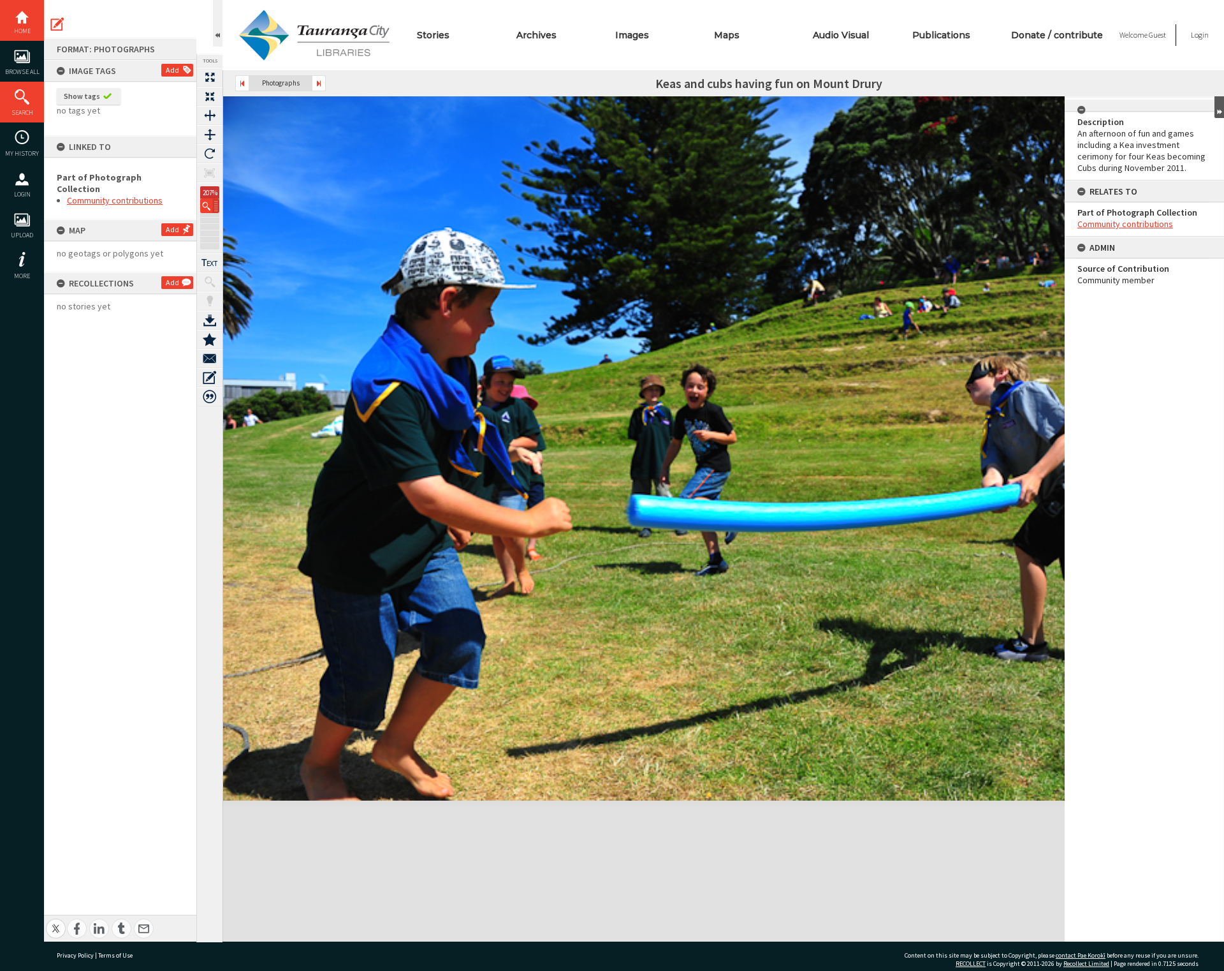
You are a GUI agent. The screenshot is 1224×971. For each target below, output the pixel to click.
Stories (433, 35)
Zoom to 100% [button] (209, 172)
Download (209, 320)
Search (22, 112)
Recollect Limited (1086, 964)
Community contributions (115, 200)
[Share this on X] (56, 921)
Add (172, 70)
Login (22, 194)
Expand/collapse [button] (1219, 107)
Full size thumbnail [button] (209, 77)
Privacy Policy (75, 955)
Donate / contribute (1057, 35)
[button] (209, 205)
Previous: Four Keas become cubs (242, 83)
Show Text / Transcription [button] (209, 262)
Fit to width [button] (209, 115)
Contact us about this (209, 358)
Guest (1157, 35)
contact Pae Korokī (1080, 955)
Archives (536, 35)
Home (22, 31)
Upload (22, 235)
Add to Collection (209, 339)
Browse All (22, 72)
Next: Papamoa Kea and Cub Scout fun (318, 83)
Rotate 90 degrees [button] (209, 153)
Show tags (82, 96)
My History (22, 153)
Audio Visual (841, 35)
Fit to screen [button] (209, 96)
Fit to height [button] (209, 134)
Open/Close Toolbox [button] (217, 23)
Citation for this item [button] (209, 396)
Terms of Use (115, 955)
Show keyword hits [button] (209, 282)
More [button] (22, 276)
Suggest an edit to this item (57, 24)
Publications (941, 35)
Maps (727, 35)
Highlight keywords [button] (209, 301)
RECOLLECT (971, 964)
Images (632, 35)
